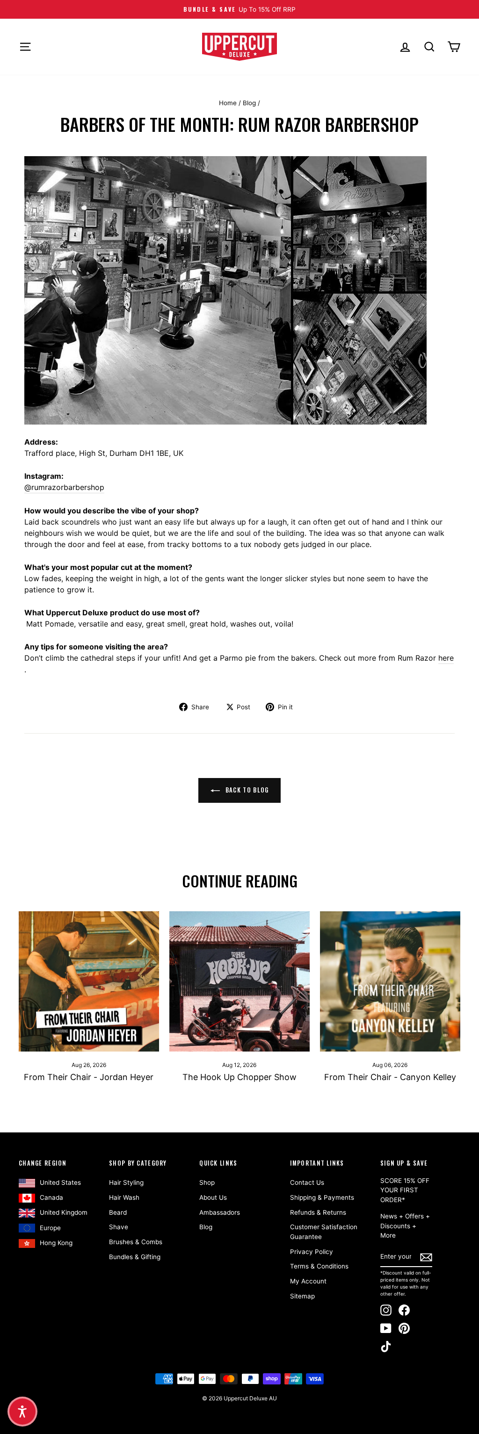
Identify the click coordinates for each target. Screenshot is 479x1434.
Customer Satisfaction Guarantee (323, 1231)
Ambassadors (219, 1212)
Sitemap (302, 1296)
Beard (118, 1212)
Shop (207, 1182)
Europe (50, 1228)
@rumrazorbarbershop (64, 487)
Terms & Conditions (319, 1266)
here (446, 658)
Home (228, 103)
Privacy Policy (311, 1251)
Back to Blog (246, 789)
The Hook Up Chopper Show (239, 1077)
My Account (308, 1281)
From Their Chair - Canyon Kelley (390, 1077)
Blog (249, 103)
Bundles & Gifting (134, 1257)
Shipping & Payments (322, 1197)
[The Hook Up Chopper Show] (239, 981)
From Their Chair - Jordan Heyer (88, 1077)
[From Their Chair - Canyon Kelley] (390, 981)
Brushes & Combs (135, 1242)
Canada (51, 1197)
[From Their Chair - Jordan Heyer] (89, 981)
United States (60, 1182)
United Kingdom (63, 1212)
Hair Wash (124, 1197)
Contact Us (307, 1182)
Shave (118, 1227)
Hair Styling (126, 1182)
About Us (213, 1197)
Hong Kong (56, 1243)
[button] (22, 1412)
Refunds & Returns (318, 1212)
